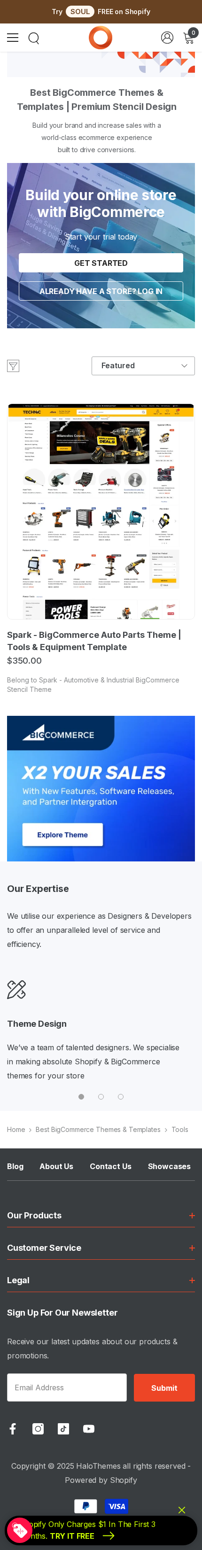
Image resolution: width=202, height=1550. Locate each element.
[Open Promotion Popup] (19, 1530)
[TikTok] (63, 1428)
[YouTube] (88, 1428)
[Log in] (167, 37)
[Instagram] (38, 1428)
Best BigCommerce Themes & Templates (98, 1129)
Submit (164, 1388)
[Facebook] (12, 1428)
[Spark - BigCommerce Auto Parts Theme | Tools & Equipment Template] (101, 511)
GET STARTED (101, 263)
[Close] (192, 697)
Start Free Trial (101, 799)
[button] (143, 365)
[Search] (34, 38)
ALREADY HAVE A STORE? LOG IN (101, 291)
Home (16, 1129)
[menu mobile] (12, 37)
